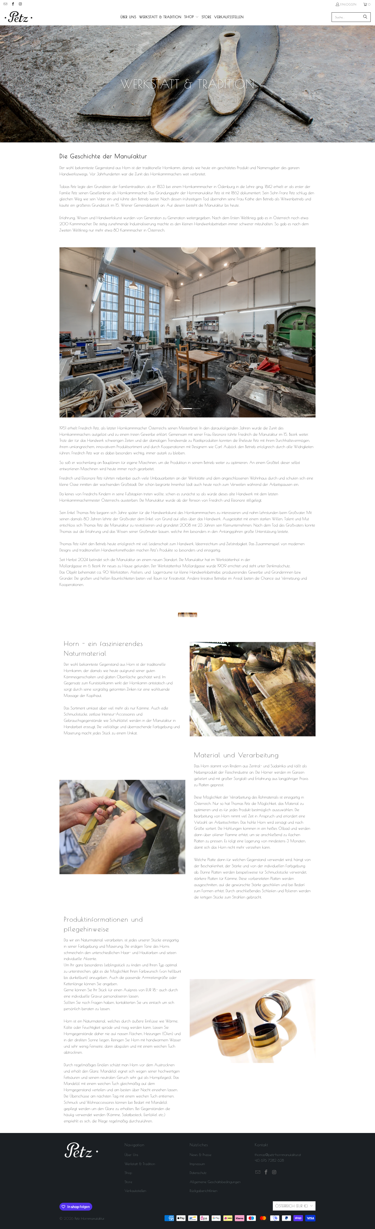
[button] (191, 17)
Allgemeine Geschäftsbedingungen (215, 1182)
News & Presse (200, 1155)
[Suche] (365, 17)
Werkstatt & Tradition (140, 1164)
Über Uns (131, 1155)
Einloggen (348, 4)
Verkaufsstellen (135, 1191)
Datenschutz (198, 1173)
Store (128, 1182)
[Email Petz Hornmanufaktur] (5, 4)
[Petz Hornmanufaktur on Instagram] (20, 4)
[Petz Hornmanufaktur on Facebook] (13, 4)
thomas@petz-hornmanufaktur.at (278, 1155)
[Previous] (65, 332)
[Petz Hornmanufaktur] (18, 17)
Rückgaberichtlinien (203, 1191)
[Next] (309, 332)
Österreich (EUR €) (291, 1206)
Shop (128, 1173)
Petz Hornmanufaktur (89, 1218)
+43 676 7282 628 (269, 1160)
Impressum (197, 1164)
